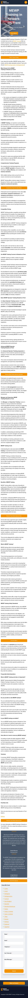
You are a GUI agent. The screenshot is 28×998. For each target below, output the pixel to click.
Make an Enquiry (14, 983)
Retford (6, 909)
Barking (3, 816)
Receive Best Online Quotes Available (14, 374)
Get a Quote (14, 33)
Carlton (6, 888)
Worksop (6, 921)
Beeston (6, 919)
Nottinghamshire (8, 896)
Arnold (6, 891)
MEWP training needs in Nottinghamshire (15, 65)
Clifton (5, 916)
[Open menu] (25, 2)
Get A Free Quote (14, 880)
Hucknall (6, 898)
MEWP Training (17, 41)
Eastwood (6, 924)
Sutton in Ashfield (8, 914)
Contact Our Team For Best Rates (14, 187)
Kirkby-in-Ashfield (8, 911)
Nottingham (7, 893)
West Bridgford (7, 901)
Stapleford (6, 926)
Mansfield (6, 904)
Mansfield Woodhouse (9, 906)
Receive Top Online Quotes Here (14, 515)
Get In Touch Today (14, 57)
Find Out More (14, 640)
